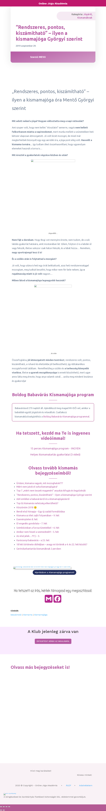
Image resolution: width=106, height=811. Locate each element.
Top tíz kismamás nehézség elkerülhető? (37, 503)
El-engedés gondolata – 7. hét (31, 523)
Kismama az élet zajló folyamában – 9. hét (37, 515)
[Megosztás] (6, 806)
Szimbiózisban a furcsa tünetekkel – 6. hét (37, 527)
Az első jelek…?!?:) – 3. (28, 536)
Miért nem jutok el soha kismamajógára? (37, 486)
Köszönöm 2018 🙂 (26, 507)
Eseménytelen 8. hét (27, 519)
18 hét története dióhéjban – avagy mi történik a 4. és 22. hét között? (51, 544)
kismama (27, 614)
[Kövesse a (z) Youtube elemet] (50, 779)
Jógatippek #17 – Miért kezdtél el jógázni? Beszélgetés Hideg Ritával (45, 679)
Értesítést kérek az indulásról (53, 641)
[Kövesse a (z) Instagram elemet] (42, 779)
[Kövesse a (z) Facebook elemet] (27, 779)
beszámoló (16, 614)
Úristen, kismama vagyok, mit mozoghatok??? (39, 483)
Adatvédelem (85, 785)
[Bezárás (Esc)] (9, 806)
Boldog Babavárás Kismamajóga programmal (66, 416)
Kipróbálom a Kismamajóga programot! (54, 572)
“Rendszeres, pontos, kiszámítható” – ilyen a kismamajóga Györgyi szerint (54, 495)
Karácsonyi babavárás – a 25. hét (33, 540)
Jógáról (87, 14)
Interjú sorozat (40, 683)
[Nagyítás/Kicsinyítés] (1, 806)
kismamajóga (40, 614)
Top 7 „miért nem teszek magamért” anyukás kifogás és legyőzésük (51, 490)
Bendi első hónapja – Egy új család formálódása (40, 511)
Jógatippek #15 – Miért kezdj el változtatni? (33, 731)
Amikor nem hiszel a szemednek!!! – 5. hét (37, 532)
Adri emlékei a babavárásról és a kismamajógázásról (43, 499)
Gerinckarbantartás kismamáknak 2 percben (38, 548)
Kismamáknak (84, 17)
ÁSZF (68, 785)
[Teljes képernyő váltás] (4, 806)
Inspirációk (28, 683)
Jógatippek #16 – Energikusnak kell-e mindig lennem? (37, 705)
